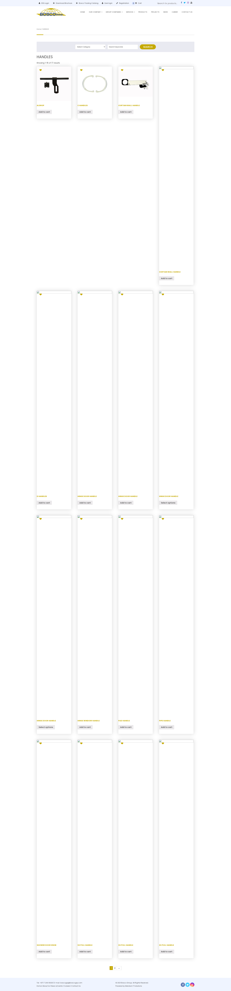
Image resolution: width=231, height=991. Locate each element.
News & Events (57, 986)
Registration (124, 3)
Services (130, 12)
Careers (67, 986)
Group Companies (114, 12)
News (165, 12)
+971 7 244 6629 (46, 983)
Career (175, 12)
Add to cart (44, 112)
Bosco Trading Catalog (88, 3)
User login (108, 3)
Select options (168, 502)
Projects (155, 12)
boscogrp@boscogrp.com (71, 983)
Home (82, 12)
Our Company (95, 12)
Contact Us (187, 12)
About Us (46, 986)
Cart (140, 3)
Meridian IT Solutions (133, 986)
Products (142, 12)
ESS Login (45, 3)
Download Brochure (63, 3)
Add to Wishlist (40, 70)
